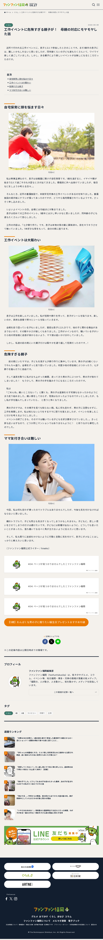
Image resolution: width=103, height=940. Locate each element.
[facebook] (6, 899)
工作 (50, 713)
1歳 (16, 713)
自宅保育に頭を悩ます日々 (21, 79)
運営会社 (94, 924)
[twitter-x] (11, 899)
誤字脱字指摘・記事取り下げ (43, 924)
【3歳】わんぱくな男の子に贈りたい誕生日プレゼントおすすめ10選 (46, 622)
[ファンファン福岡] (15, 4)
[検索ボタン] (93, 4)
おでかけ (43, 916)
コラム (68, 916)
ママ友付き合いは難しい (20, 90)
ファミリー (31, 713)
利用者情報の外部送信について (80, 924)
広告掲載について (12, 924)
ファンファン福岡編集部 (41, 671)
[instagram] (15, 899)
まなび (60, 916)
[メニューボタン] (98, 4)
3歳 (22, 713)
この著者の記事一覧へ (64, 692)
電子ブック (74, 921)
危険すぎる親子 (16, 86)
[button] (45, 641)
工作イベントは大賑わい (20, 83)
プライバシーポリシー (61, 924)
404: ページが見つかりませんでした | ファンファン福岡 (56, 564)
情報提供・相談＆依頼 (26, 924)
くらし (8, 25)
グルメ (34, 916)
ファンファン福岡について (37, 921)
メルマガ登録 (59, 921)
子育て (42, 713)
